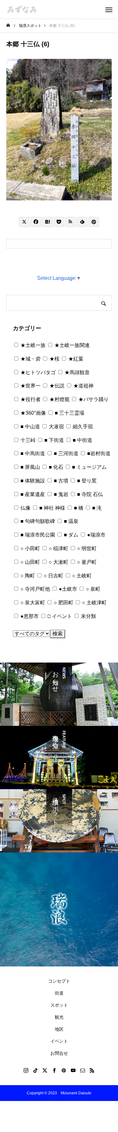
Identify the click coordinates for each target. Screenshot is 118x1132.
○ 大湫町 (58, 562)
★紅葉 (75, 359)
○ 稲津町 (58, 548)
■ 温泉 (70, 521)
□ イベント (59, 616)
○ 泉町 (92, 589)
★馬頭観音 (76, 372)
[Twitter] (45, 1070)
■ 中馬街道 (32, 453)
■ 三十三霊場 (68, 413)
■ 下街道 (53, 440)
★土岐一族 (32, 345)
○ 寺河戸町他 (34, 589)
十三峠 (27, 440)
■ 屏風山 (29, 467)
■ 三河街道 (65, 453)
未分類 (88, 616)
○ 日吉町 (52, 575)
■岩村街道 (98, 453)
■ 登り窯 (86, 480)
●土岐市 (67, 589)
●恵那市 (29, 616)
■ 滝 (96, 508)
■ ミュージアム (89, 467)
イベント (59, 1041)
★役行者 (30, 399)
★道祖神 (82, 385)
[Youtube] (73, 1070)
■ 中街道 (81, 440)
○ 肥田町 (63, 602)
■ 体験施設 (32, 480)
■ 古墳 (60, 480)
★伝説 (56, 385)
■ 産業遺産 (32, 494)
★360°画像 (32, 413)
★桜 (53, 359)
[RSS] (92, 1070)
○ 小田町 (29, 548)
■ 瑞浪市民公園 (37, 535)
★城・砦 (30, 359)
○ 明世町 (86, 548)
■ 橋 (78, 508)
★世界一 (30, 385)
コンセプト (59, 981)
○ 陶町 (27, 575)
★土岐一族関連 (71, 345)
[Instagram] (26, 1070)
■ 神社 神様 (51, 508)
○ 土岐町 (81, 575)
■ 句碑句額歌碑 (37, 521)
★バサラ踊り (93, 399)
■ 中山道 (29, 426)
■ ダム (70, 535)
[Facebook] (54, 1070)
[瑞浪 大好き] (22, 9)
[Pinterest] (64, 1070)
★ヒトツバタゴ (37, 372)
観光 (59, 1017)
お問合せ (59, 1053)
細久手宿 (82, 426)
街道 (59, 993)
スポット (59, 1005)
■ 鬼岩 (60, 494)
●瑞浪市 (95, 535)
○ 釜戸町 (86, 562)
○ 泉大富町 (32, 602)
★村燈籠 (59, 399)
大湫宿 (56, 426)
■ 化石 (55, 467)
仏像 (25, 508)
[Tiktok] (35, 1070)
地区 (59, 1029)
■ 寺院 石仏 (89, 494)
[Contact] (83, 1070)
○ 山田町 (29, 562)
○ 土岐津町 (94, 602)
